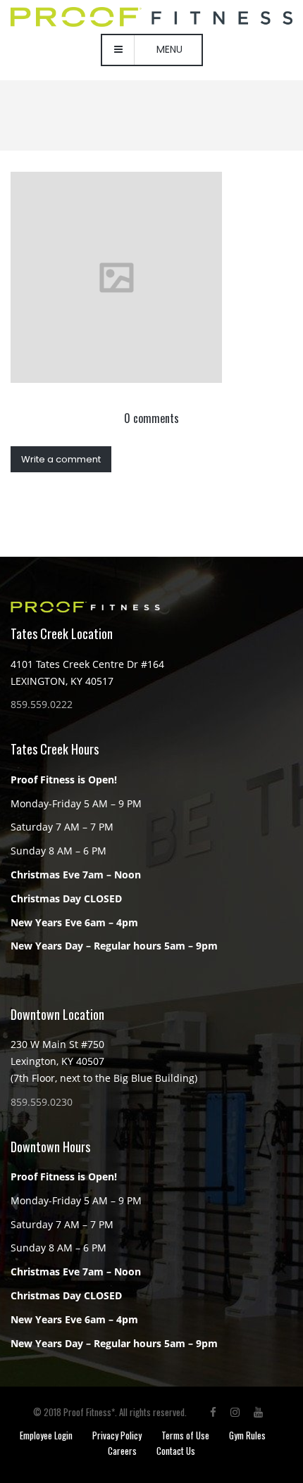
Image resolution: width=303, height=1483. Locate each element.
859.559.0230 (42, 1102)
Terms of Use (185, 1435)
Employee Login (46, 1435)
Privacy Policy (117, 1435)
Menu (169, 49)
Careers (122, 1451)
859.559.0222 (42, 704)
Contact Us (175, 1451)
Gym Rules (247, 1435)
